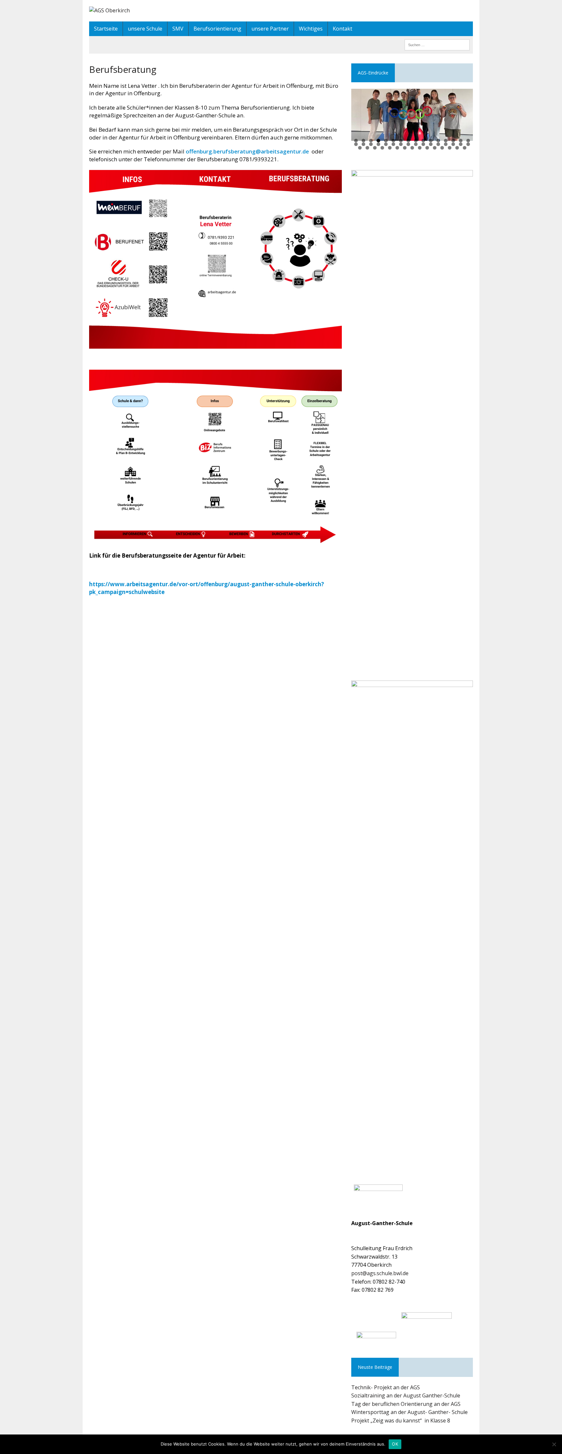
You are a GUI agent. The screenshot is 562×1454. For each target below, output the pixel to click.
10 (423, 140)
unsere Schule (145, 28)
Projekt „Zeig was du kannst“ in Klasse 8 (400, 1420)
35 (375, 148)
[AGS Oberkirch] (281, 11)
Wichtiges (311, 28)
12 (438, 140)
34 (367, 148)
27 (431, 144)
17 (356, 144)
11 (431, 140)
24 (408, 144)
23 (401, 144)
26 (423, 144)
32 (468, 144)
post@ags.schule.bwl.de (379, 1273)
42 (427, 148)
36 (382, 148)
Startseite (106, 28)
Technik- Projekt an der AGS (385, 1387)
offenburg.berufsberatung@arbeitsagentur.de (247, 151)
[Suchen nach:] (437, 44)
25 (416, 144)
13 (446, 140)
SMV (177, 28)
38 (397, 148)
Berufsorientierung (217, 28)
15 (460, 140)
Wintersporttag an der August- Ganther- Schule (409, 1412)
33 (360, 148)
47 (464, 148)
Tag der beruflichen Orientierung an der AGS (406, 1404)
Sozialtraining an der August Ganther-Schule (405, 1395)
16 (468, 140)
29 (446, 144)
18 (363, 144)
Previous (359, 113)
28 (438, 144)
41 (419, 148)
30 (453, 144)
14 (453, 140)
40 (412, 148)
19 (371, 144)
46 (457, 148)
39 (405, 148)
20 (378, 144)
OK (395, 1444)
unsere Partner (270, 28)
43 (434, 148)
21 (386, 144)
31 (460, 144)
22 (393, 144)
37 (390, 148)
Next (465, 113)
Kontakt (342, 28)
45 (449, 148)
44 (442, 148)
